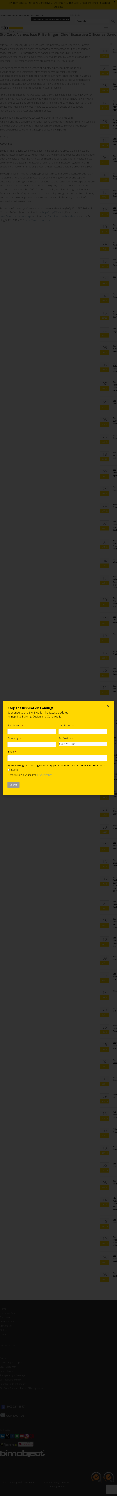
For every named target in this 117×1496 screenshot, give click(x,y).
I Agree (14, 769)
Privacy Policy (44, 774)
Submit (13, 784)
